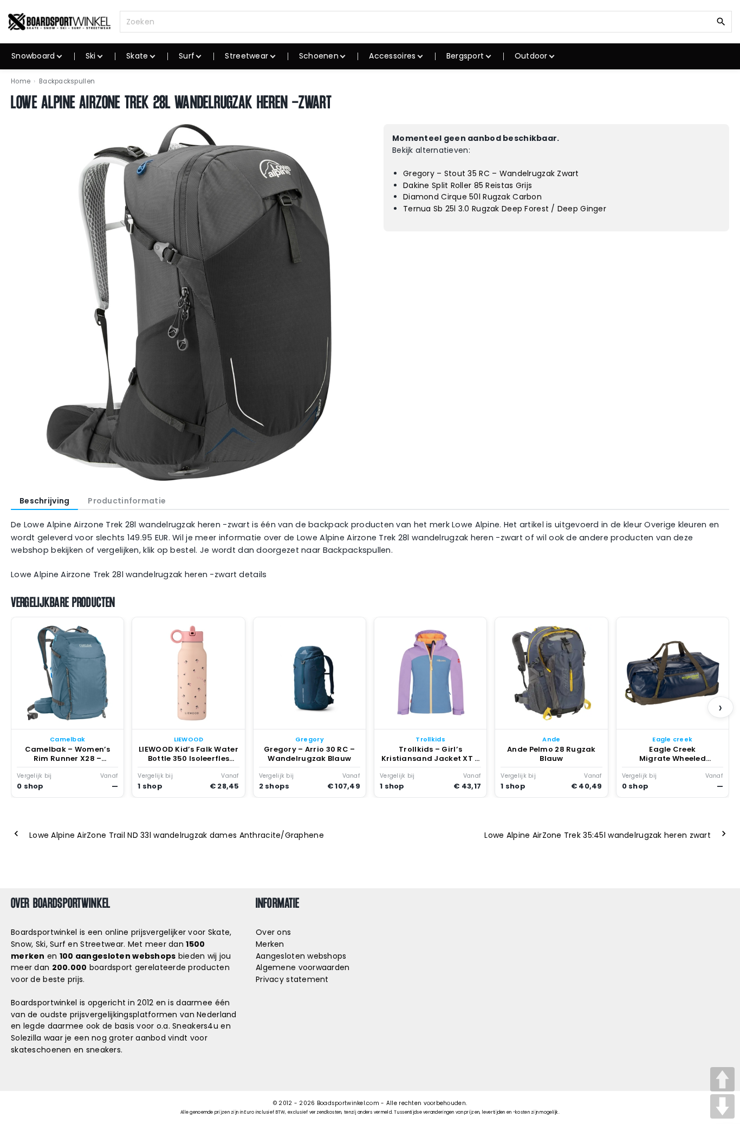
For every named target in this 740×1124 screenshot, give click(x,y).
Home (20, 81)
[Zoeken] (721, 21)
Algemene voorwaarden (303, 967)
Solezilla (26, 1037)
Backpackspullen (67, 81)
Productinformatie (127, 500)
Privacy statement (292, 979)
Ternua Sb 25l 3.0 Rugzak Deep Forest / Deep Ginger (504, 208)
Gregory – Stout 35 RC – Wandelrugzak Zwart (491, 173)
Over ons (273, 932)
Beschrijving (44, 500)
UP (722, 1079)
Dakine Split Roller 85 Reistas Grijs (467, 185)
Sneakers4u (195, 1025)
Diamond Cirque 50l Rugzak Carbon (472, 196)
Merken (270, 944)
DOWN (722, 1106)
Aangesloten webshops (301, 956)
